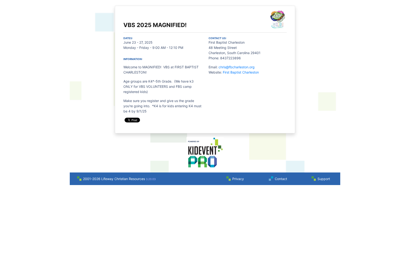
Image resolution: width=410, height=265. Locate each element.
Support (323, 179)
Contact (281, 179)
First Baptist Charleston (241, 72)
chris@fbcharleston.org (237, 67)
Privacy (238, 179)
